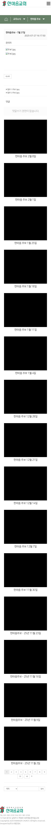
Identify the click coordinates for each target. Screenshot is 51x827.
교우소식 (17, 19)
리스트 (8, 76)
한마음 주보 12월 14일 (25, 503)
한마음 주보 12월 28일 (25, 416)
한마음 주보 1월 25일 (25, 243)
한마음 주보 (35, 19)
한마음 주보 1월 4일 (25, 373)
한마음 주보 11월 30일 (25, 589)
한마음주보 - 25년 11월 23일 (25, 633)
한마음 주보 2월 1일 (25, 199)
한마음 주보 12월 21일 (25, 459)
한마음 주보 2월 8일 (25, 156)
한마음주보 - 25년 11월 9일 (25, 719)
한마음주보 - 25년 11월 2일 (25, 763)
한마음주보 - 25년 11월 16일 (25, 676)
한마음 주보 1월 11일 (25, 329)
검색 (42, 789)
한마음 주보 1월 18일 (25, 286)
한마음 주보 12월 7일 (25, 546)
